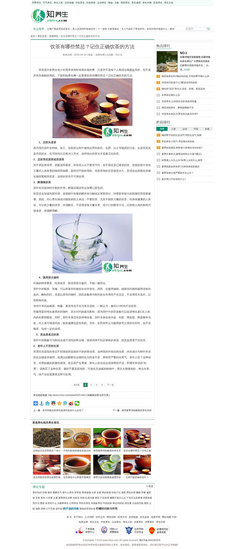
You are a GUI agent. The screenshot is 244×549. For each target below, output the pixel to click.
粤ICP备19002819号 (150, 540)
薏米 (43, 498)
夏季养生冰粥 (65, 498)
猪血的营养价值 (87, 508)
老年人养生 (68, 492)
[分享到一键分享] (41, 403)
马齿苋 (76, 498)
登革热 (77, 492)
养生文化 (168, 2)
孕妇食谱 (106, 492)
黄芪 (97, 498)
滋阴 (37, 508)
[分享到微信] (77, 403)
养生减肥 (136, 2)
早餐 (143, 492)
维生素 (128, 503)
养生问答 (160, 522)
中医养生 (80, 2)
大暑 (55, 498)
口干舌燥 (50, 508)
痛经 (49, 492)
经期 (44, 492)
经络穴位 (116, 492)
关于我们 (78, 517)
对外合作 (100, 517)
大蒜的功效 (138, 503)
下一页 (110, 385)
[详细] (187, 69)
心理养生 (73, 503)
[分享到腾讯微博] (65, 403)
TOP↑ (174, 517)
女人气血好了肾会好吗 (132, 29)
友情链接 (133, 517)
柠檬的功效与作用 (106, 508)
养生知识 (37, 492)
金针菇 (58, 508)
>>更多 (149, 486)
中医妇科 (107, 503)
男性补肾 (131, 492)
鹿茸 (42, 503)
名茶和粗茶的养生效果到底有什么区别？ (63, 410)
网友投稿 (111, 517)
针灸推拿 (91, 2)
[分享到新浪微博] (71, 403)
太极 (116, 2)
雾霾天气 (57, 492)
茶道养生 (157, 2)
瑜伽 (110, 2)
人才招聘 (89, 517)
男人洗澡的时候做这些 (83, 29)
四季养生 (36, 2)
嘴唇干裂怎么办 (118, 498)
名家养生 (138, 522)
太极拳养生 (63, 503)
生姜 (99, 492)
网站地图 (166, 517)
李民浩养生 (84, 503)
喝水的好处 (118, 503)
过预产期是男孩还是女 (58, 29)
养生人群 (58, 2)
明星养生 (125, 2)
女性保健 (69, 2)
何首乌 (83, 498)
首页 (32, 36)
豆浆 (94, 492)
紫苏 (146, 503)
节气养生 (47, 2)
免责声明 (155, 517)
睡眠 (138, 492)
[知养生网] (51, 23)
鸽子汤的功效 (71, 508)
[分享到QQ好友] (53, 403)
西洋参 (90, 498)
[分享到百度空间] (47, 403)
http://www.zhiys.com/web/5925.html (66, 395)
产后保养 (104, 498)
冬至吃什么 (51, 503)
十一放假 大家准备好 (108, 29)
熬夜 (123, 492)
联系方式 (122, 517)
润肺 (43, 508)
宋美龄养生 (96, 503)
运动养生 (101, 2)
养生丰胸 (147, 2)
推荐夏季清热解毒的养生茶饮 (137, 410)
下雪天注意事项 (134, 498)
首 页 (69, 517)
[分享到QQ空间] (59, 403)
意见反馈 (144, 517)
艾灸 (37, 498)
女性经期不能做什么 (157, 29)
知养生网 (100, 54)
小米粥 (49, 498)
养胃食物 (86, 492)
